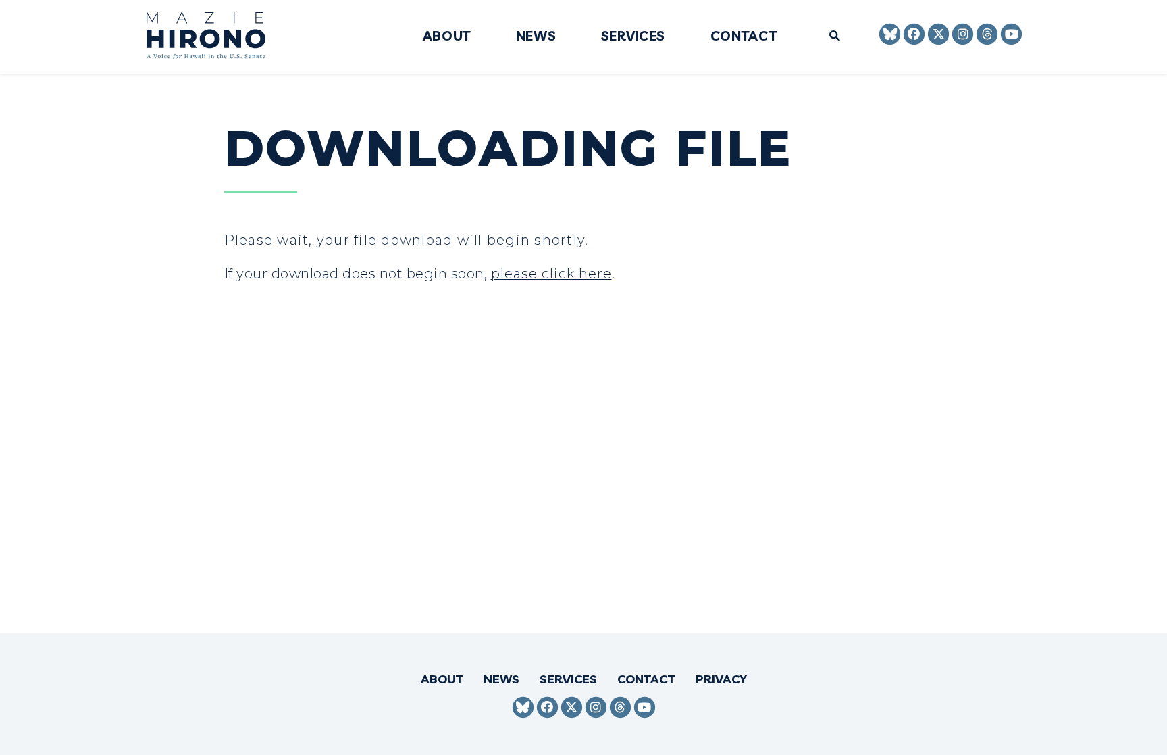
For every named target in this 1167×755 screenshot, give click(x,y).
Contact (743, 36)
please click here (551, 274)
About (447, 36)
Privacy (721, 679)
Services (633, 36)
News (536, 36)
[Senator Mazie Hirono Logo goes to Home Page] (215, 37)
